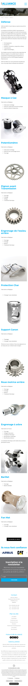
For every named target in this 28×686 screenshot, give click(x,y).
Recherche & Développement (14, 625)
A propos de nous (14, 622)
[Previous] (1, 553)
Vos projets (14, 627)
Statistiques (17, 678)
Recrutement (14, 629)
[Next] (26, 553)
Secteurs (14, 623)
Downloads (14, 618)
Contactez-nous (14, 620)
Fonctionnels (11, 678)
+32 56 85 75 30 (15, 607)
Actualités (14, 616)
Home (2, 17)
